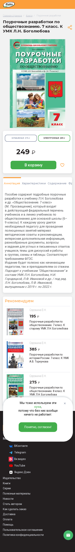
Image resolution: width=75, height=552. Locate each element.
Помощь (8, 524)
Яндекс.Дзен (22, 472)
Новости (8, 498)
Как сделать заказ (14, 509)
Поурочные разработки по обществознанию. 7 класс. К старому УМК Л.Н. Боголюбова (48, 325)
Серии (7, 488)
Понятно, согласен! (38, 427)
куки (37, 407)
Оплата (7, 519)
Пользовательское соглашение (23, 529)
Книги (6, 483)
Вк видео (20, 459)
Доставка (9, 514)
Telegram (20, 452)
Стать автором (12, 503)
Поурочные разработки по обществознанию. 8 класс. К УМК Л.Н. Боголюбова (47, 391)
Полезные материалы (16, 493)
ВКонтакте (21, 445)
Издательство (12, 478)
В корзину (33, 165)
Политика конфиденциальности (23, 534)
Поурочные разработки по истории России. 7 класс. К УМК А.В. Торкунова (49, 358)
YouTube (19, 465)
